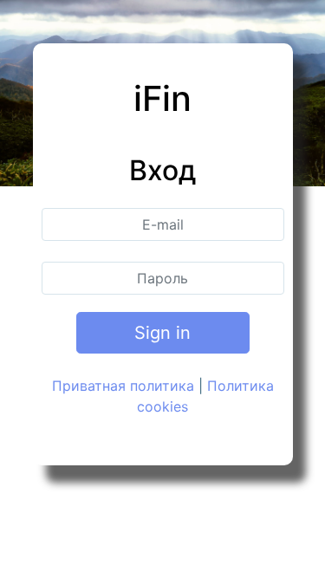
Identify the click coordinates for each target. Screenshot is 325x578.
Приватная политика (123, 385)
